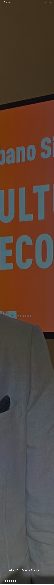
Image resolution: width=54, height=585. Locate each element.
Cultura (28, 2)
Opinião (35, 2)
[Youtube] (49, 2)
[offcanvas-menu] (43, 2)
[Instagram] (48, 2)
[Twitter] (46, 2)
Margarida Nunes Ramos (10, 575)
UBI (18, 2)
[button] (5, 581)
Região (21, 2)
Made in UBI (31, 2)
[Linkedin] (50, 2)
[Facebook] (45, 2)
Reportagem (39, 2)
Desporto (24, 2)
